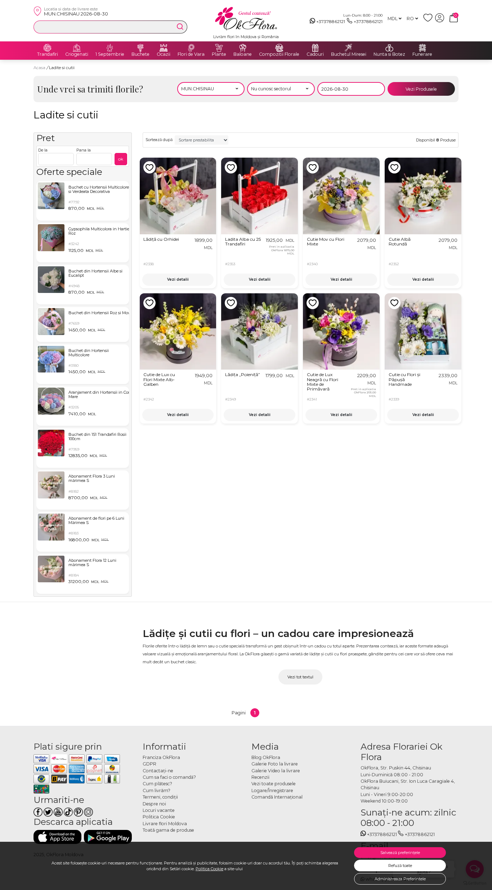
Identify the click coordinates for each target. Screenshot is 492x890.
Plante (219, 54)
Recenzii (260, 777)
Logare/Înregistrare (272, 790)
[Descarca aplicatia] (57, 837)
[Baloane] (243, 48)
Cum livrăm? (156, 790)
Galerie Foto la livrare (274, 764)
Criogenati (76, 54)
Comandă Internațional (277, 797)
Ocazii (163, 54)
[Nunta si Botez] (389, 48)
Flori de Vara (191, 54)
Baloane (242, 54)
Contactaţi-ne (158, 770)
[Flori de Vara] (191, 48)
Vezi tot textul (300, 676)
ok (120, 159)
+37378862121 (330, 21)
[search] (180, 26)
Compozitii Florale (279, 54)
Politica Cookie (209, 868)
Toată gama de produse (168, 830)
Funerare (422, 54)
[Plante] (219, 48)
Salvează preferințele (400, 852)
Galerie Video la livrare (275, 770)
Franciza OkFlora (161, 757)
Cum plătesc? (157, 783)
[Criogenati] (77, 48)
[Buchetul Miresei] (349, 48)
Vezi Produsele (421, 89)
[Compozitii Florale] (279, 48)
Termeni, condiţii (160, 797)
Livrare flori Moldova (165, 823)
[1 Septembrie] (110, 48)
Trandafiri (47, 54)
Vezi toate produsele (273, 783)
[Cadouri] (315, 48)
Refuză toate (400, 865)
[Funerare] (422, 48)
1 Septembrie (109, 54)
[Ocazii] (163, 48)
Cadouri (315, 54)
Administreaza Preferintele (400, 878)
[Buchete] (140, 48)
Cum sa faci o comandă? (169, 777)
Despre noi (154, 804)
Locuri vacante (159, 810)
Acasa (39, 67)
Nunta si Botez (389, 54)
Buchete (140, 54)
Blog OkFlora (265, 757)
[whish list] (429, 20)
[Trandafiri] (48, 48)
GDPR (149, 764)
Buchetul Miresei (348, 54)
